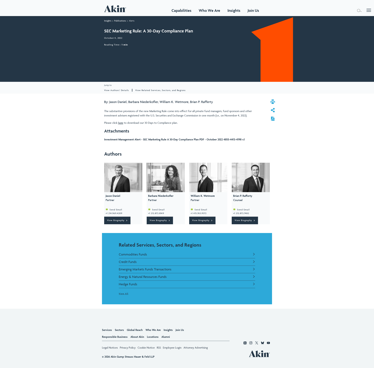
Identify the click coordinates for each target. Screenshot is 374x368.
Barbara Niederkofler (143, 102)
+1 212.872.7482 (241, 213)
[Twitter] (256, 343)
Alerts (131, 20)
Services (107, 330)
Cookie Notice (146, 347)
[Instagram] (250, 343)
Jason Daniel (118, 102)
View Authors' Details (116, 90)
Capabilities (181, 10)
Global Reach (135, 330)
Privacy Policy (128, 347)
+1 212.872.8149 (156, 213)
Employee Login (172, 347)
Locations (153, 336)
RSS (159, 347)
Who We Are (209, 10)
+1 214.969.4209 (114, 213)
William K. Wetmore (174, 102)
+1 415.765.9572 (198, 213)
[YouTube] (268, 343)
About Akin (137, 336)
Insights (107, 20)
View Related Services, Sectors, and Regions (160, 90)
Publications (120, 20)
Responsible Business (115, 336)
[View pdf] (273, 119)
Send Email (116, 209)
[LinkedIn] (245, 343)
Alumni (165, 336)
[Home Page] (116, 8)
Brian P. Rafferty (201, 102)
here (120, 122)
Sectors (119, 330)
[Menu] (368, 10)
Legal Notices (110, 347)
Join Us (180, 330)
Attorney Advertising (195, 347)
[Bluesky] (262, 343)
